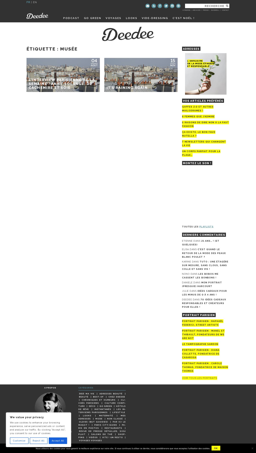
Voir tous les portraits (199, 378)
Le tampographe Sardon (200, 344)
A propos (186, 10)
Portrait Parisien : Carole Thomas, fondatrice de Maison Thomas (205, 367)
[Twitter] (166, 6)
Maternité (106, 415)
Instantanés (102, 409)
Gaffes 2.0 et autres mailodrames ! (197, 108)
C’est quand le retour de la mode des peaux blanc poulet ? (204, 253)
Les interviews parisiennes (102, 410)
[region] (38, 429)
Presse (206, 10)
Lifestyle (118, 412)
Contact (225, 10)
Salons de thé (101, 434)
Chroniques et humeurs (99, 400)
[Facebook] (160, 6)
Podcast (71, 18)
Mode (99, 418)
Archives (196, 10)
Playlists (206, 226)
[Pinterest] (178, 6)
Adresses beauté (111, 393)
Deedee (42, 16)
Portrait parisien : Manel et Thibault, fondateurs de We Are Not (203, 334)
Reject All (38, 441)
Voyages (113, 18)
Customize (19, 441)
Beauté (83, 397)
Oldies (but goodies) (93, 422)
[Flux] (154, 6)
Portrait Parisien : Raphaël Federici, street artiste (202, 323)
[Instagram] (172, 6)
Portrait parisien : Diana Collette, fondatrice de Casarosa (201, 354)
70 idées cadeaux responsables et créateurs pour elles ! (204, 303)
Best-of (98, 397)
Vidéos (93, 437)
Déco (92, 406)
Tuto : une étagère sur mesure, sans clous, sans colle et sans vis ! (205, 265)
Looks (131, 18)
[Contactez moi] (147, 6)
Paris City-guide (105, 425)
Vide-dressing (155, 18)
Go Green (106, 406)
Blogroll (215, 10)
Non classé (115, 418)
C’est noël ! (184, 18)
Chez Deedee (116, 397)
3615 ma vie (86, 393)
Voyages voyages (90, 440)
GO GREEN (92, 18)
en (35, 2)
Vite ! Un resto (112, 437)
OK (216, 448)
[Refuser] (252, 448)
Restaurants (113, 428)
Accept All (58, 441)
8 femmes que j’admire (198, 116)
